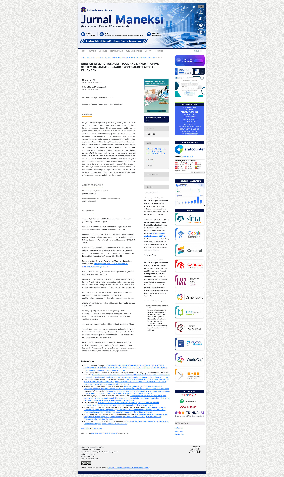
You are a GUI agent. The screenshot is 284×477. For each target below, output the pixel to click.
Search (198, 51)
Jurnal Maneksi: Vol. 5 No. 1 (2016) (140, 405)
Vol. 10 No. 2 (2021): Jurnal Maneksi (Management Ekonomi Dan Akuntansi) (126, 58)
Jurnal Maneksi (187, 156)
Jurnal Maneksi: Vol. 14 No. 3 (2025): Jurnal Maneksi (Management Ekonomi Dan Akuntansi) (118, 393)
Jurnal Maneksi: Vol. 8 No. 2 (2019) (116, 384)
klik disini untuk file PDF (155, 119)
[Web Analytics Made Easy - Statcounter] (178, 156)
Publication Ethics (134, 51)
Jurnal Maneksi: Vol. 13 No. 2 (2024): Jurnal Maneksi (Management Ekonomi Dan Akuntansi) (135, 389)
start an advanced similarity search (104, 433)
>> (101, 428)
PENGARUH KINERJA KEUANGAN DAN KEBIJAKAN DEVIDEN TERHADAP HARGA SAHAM (137, 391)
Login (201, 6)
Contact (159, 51)
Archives (103, 51)
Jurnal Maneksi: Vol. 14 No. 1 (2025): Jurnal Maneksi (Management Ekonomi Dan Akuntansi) (118, 412)
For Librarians (179, 435)
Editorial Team (116, 51)
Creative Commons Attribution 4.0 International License (128, 468)
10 (97, 428)
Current (92, 51)
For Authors (178, 431)
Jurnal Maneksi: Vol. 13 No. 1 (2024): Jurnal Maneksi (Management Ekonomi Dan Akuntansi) (134, 377)
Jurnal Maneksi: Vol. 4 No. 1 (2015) (114, 424)
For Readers (178, 428)
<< (82, 428)
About (148, 51)
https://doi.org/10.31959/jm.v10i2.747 (99, 97)
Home (83, 51)
